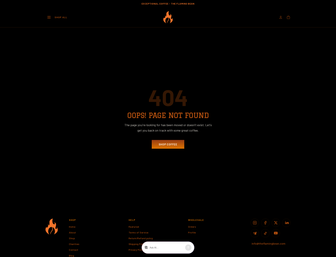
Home (72, 226)
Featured (134, 226)
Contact (73, 249)
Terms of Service (139, 232)
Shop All (61, 17)
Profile (192, 232)
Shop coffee (168, 144)
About (72, 232)
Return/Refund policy (141, 238)
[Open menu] (49, 17)
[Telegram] (255, 233)
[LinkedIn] (286, 223)
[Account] (281, 17)
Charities (74, 243)
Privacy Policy (137, 249)
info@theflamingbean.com (268, 243)
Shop (72, 238)
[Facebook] (265, 223)
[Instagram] (255, 223)
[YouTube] (276, 233)
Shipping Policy (137, 243)
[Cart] (288, 17)
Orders (192, 226)
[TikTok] (265, 233)
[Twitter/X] (276, 223)
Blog (71, 255)
